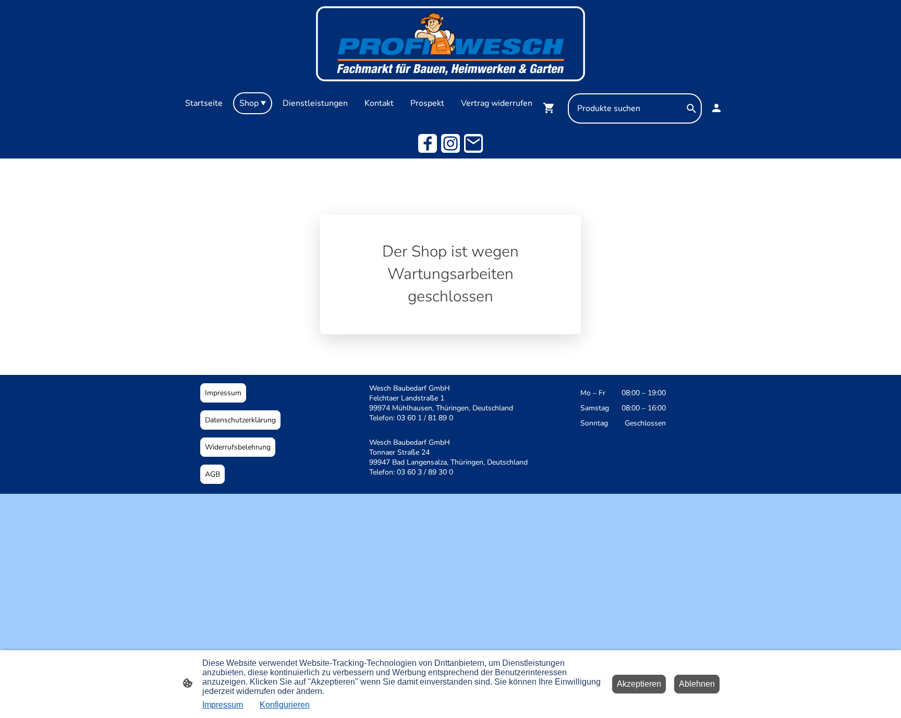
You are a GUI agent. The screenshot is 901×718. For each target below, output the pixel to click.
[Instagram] (450, 143)
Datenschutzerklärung (240, 420)
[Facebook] (427, 143)
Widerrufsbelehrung (238, 447)
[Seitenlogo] (450, 44)
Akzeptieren (639, 683)
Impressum (223, 393)
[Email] (473, 143)
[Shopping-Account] (716, 108)
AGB (212, 474)
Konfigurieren (285, 704)
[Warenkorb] (551, 108)
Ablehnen (697, 683)
